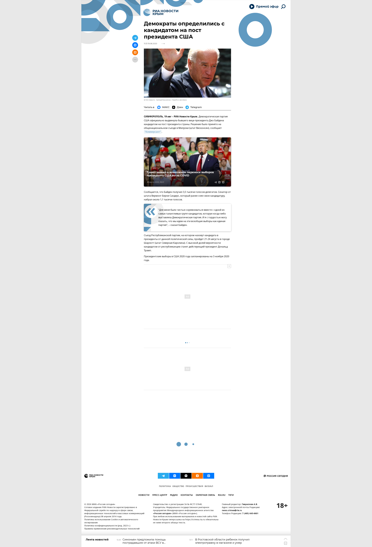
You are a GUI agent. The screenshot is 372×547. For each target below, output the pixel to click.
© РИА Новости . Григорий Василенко (157, 100)
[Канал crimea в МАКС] (208, 476)
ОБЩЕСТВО (178, 486)
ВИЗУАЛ (209, 486)
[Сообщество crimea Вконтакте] (174, 476)
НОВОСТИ (143, 495)
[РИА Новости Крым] (161, 12)
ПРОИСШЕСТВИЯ (194, 486)
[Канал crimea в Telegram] (163, 476)
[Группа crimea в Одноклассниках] (197, 476)
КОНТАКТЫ (187, 495)
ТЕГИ (231, 495)
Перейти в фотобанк (179, 100)
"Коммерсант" (153, 132)
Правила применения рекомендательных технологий (112, 529)
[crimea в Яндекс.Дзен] (186, 476)
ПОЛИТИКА (165, 486)
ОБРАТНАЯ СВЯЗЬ (205, 495)
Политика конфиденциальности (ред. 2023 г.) (107, 526)
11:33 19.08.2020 (150, 43)
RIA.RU (221, 495)
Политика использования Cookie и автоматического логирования (111, 521)
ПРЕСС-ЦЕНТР (159, 495)
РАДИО (174, 495)
